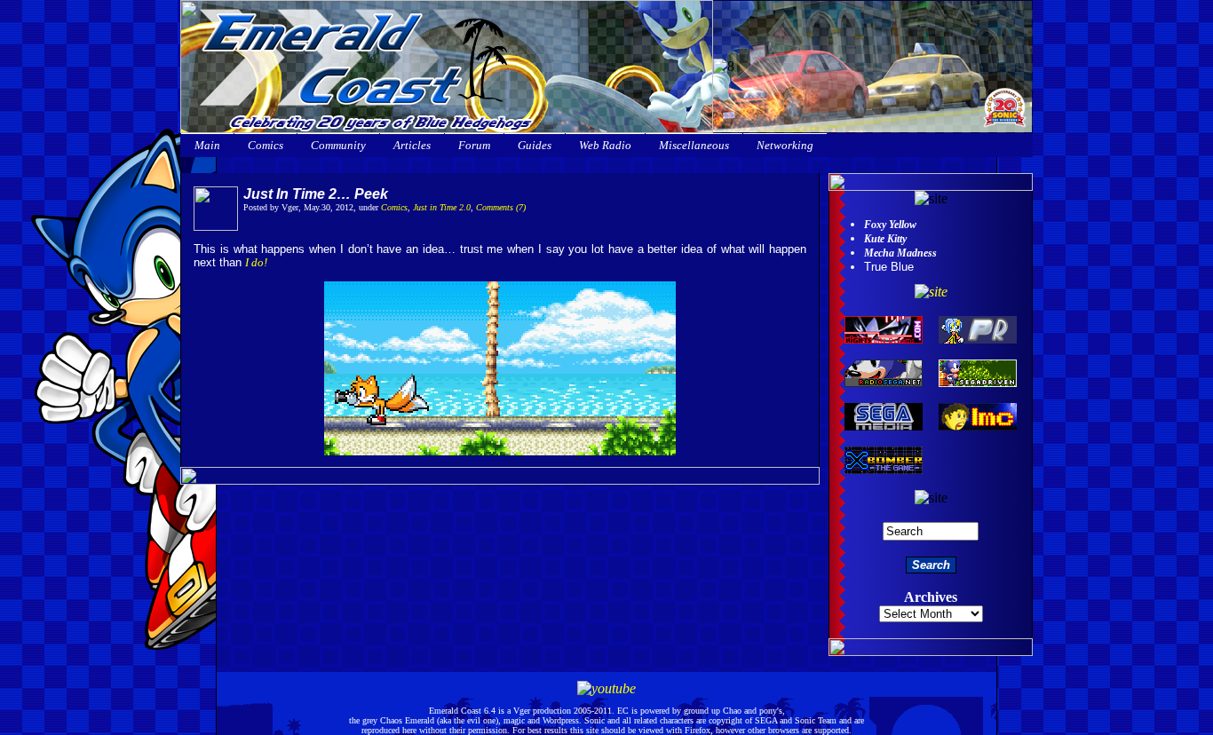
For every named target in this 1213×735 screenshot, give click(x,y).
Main (207, 145)
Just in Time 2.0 (442, 207)
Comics (265, 145)
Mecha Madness (900, 253)
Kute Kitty (885, 239)
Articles (412, 145)
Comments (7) (501, 207)
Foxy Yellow (890, 224)
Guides (534, 145)
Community (338, 145)
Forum (474, 145)
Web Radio (605, 145)
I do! (256, 262)
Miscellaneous (694, 145)
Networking (785, 145)
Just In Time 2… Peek (315, 194)
